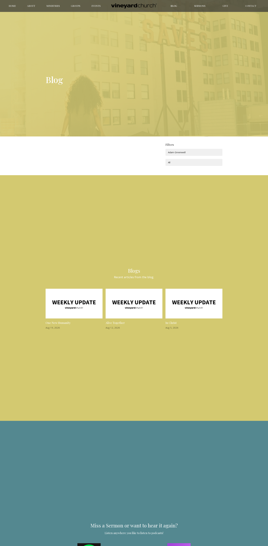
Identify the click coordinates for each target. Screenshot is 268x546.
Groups (75, 5)
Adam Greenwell (176, 152)
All (169, 162)
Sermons (199, 5)
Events (96, 5)
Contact (250, 5)
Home (12, 5)
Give (225, 5)
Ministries (53, 5)
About (31, 5)
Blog (174, 5)
